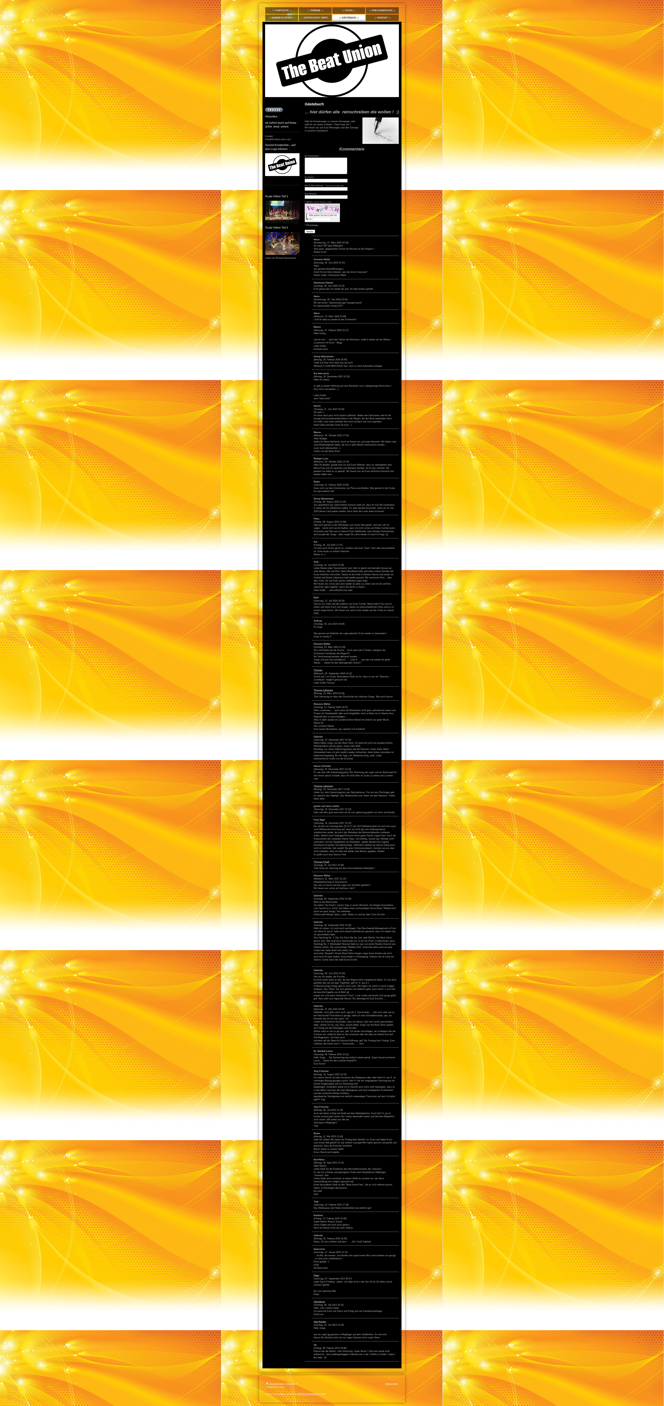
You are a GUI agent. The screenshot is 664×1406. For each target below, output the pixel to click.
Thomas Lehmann (323, 690)
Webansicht (391, 1383)
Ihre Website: (311, 194)
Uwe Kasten (320, 1321)
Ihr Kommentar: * (312, 156)
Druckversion (277, 1383)
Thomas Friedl (321, 862)
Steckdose (319, 1301)
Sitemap (290, 1383)
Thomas (318, 670)
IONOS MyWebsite (307, 1394)
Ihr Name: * (310, 177)
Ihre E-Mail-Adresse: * (324, 185)
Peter (316, 1275)
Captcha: (318, 202)
